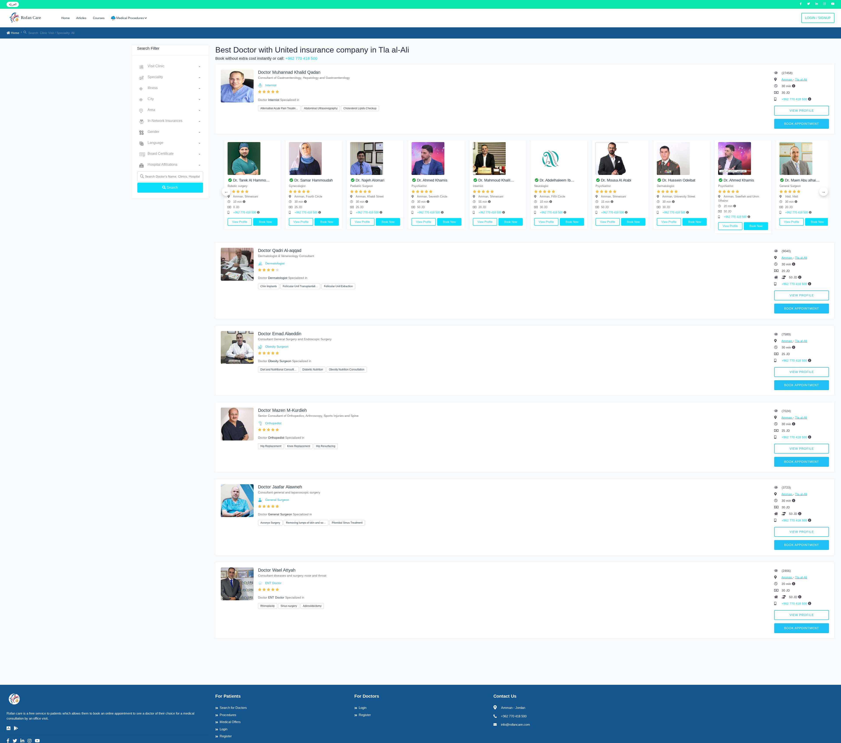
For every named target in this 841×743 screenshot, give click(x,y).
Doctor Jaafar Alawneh (280, 486)
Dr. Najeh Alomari (329, 180)
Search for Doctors (233, 708)
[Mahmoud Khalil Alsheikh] (457, 158)
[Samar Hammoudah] (273, 158)
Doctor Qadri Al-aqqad (279, 250)
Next (823, 191)
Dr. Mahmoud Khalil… (455, 180)
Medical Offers (230, 722)
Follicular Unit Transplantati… (300, 286)
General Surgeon (277, 500)
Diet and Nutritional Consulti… (278, 369)
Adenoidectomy (312, 605)
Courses (98, 18)
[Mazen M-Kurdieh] (237, 424)
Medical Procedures (129, 18)
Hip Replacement (270, 446)
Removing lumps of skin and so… (306, 522)
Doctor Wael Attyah (276, 570)
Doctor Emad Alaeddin (279, 333)
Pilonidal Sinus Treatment (347, 522)
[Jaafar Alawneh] (237, 500)
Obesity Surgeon (276, 346)
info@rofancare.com (515, 724)
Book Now (224, 222)
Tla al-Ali (801, 79)
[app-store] (9, 728)
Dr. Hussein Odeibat (638, 180)
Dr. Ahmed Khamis (391, 180)
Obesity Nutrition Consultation (346, 369)
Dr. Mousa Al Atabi (575, 180)
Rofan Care (30, 17)
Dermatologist (274, 263)
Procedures (228, 715)
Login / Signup (818, 18)
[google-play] (16, 728)
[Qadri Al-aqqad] (237, 264)
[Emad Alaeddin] (237, 347)
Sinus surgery (289, 605)
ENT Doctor (273, 583)
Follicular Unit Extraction (338, 286)
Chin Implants (268, 286)
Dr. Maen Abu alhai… (761, 180)
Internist (270, 85)
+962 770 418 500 (301, 58)
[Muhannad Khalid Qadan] (237, 86)
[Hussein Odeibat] (641, 158)
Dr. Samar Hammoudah (273, 180)
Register (226, 736)
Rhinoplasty (267, 605)
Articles (81, 18)
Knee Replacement (298, 446)
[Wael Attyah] (237, 583)
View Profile (802, 110)
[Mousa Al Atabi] (580, 158)
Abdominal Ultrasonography (320, 108)
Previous (226, 191)
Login (223, 729)
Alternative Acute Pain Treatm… (279, 108)
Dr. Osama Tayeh (820, 180)
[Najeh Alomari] (334, 158)
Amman (787, 79)
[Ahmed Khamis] (396, 158)
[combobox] (174, 67)
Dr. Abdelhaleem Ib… (516, 180)
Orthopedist (273, 423)
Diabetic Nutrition (312, 369)
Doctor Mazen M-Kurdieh (282, 410)
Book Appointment (801, 123)
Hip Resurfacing (325, 446)
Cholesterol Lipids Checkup (359, 108)
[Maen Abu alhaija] (764, 158)
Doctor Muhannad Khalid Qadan (289, 72)
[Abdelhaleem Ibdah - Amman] (518, 158)
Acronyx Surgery (270, 522)
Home (65, 18)
